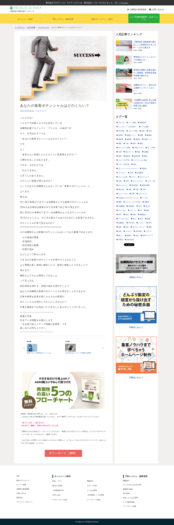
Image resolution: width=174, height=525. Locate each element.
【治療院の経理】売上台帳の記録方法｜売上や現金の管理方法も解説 (144, 103)
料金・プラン (57, 481)
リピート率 (151, 181)
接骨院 (120, 135)
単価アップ (148, 139)
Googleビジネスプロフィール (128, 198)
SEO (127, 181)
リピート (133, 210)
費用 (119, 202)
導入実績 (126, 493)
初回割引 (131, 206)
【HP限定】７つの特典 (95, 495)
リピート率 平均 (123, 160)
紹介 (141, 219)
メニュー (141, 223)
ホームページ (122, 185)
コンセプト (122, 173)
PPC (119, 214)
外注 (126, 214)
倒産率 (127, 156)
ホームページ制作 (25, 19)
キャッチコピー (138, 181)
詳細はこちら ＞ (136, 277)
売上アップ (129, 152)
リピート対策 (132, 131)
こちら (125, 3)
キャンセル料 (122, 177)
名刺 (119, 152)
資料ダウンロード (22, 480)
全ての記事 (31, 27)
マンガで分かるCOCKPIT (132, 485)
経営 (143, 131)
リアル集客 (145, 127)
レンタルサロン (123, 219)
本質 (119, 231)
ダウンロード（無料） (63, 453)
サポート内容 (92, 486)
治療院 (146, 152)
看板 (145, 156)
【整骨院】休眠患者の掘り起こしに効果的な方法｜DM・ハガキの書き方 (144, 45)
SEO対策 (139, 231)
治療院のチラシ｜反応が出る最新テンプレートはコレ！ (144, 88)
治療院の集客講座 (138, 9)
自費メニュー (131, 135)
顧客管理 (143, 122)
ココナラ (128, 231)
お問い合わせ (158, 9)
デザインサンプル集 (59, 500)
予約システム (138, 147)
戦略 (148, 219)
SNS (144, 189)
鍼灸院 (129, 139)
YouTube (131, 223)
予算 (137, 189)
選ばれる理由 (57, 486)
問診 (138, 152)
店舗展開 (121, 206)
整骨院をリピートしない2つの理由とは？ (144, 58)
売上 (134, 219)
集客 (147, 210)
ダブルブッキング (139, 227)
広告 (126, 227)
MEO (134, 214)
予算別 (120, 239)
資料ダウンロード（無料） (102, 19)
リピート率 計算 (123, 164)
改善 (119, 227)
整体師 (120, 139)
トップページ (20, 27)
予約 (149, 223)
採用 (134, 143)
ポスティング (144, 177)
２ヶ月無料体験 (128, 502)
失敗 (129, 189)
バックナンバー (43, 27)
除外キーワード (148, 235)
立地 (131, 173)
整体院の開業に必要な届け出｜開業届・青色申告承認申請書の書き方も (144, 73)
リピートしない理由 (140, 160)
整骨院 (138, 139)
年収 (150, 131)
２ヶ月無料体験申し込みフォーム (144, 18)
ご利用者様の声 (58, 490)
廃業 (150, 227)
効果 (132, 193)
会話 (137, 235)
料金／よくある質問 (130, 498)
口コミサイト (143, 193)
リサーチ (149, 231)
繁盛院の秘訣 (128, 489)
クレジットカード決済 (132, 202)
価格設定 (143, 214)
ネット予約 (151, 147)
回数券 (147, 202)
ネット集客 (132, 122)
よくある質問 (92, 490)
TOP (18, 476)
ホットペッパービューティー (128, 168)
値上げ (148, 206)
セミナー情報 (21, 485)
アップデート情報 (93, 500)
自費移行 (121, 223)
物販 (119, 143)
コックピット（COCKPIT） (127, 127)
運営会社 (19, 498)
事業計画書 (145, 185)
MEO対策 (134, 185)
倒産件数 (137, 156)
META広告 (130, 239)
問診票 (144, 168)
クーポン (145, 198)
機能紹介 (90, 481)
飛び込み (121, 189)
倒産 (119, 156)
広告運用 (140, 173)
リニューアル (122, 193)
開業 (141, 135)
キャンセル (122, 210)
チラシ (133, 177)
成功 (134, 164)
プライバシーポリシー (24, 502)
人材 (126, 143)
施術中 (129, 235)
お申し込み (56, 495)
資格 (141, 143)
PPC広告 (121, 131)
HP (141, 210)
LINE (120, 181)
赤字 (140, 206)
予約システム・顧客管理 (62, 19)
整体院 (149, 135)
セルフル (121, 122)
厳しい (120, 235)
